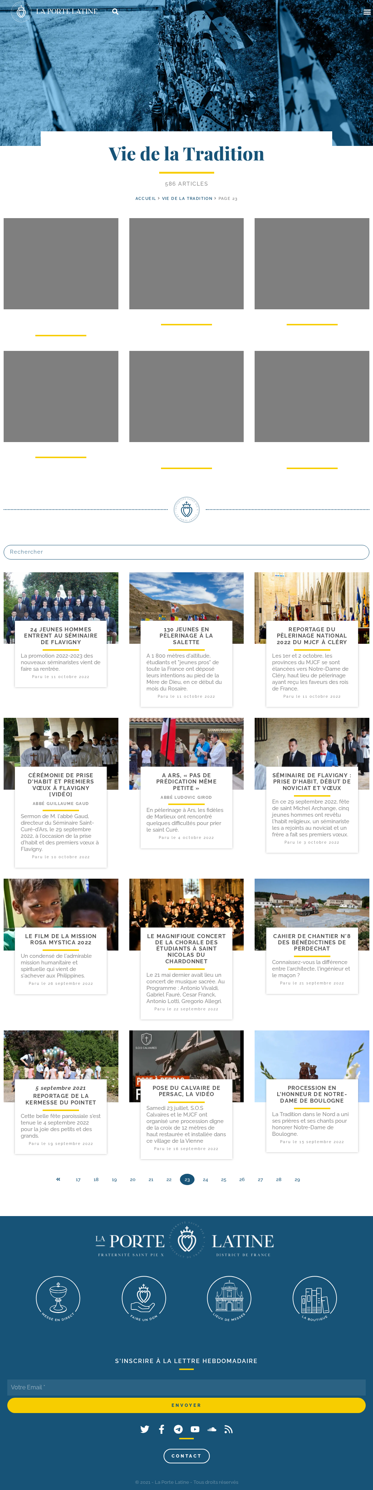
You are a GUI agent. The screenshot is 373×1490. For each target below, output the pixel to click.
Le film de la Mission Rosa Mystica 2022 (61, 939)
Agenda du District (186, 315)
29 (297, 1179)
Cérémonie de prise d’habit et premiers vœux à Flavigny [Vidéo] (61, 785)
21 (151, 1179)
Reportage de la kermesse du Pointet (61, 1099)
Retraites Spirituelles (312, 315)
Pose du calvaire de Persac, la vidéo (187, 1091)
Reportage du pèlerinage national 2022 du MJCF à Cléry (312, 636)
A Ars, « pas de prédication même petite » (186, 782)
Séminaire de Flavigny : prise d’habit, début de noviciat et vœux (312, 782)
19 (114, 1179)
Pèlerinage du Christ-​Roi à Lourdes (312, 452)
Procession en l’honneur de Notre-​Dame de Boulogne (312, 1094)
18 (96, 1179)
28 (279, 1179)
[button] (367, 12)
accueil (146, 198)
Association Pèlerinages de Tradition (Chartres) (186, 452)
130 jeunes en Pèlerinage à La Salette (186, 636)
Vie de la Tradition (187, 198)
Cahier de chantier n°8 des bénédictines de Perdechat (312, 942)
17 (78, 1179)
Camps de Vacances (61, 447)
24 (205, 1179)
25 (223, 1179)
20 (133, 1179)
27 (260, 1179)
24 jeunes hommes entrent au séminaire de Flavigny (61, 636)
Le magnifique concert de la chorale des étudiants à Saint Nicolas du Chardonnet (186, 949)
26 (242, 1179)
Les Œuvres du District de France (61, 320)
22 (169, 1179)
